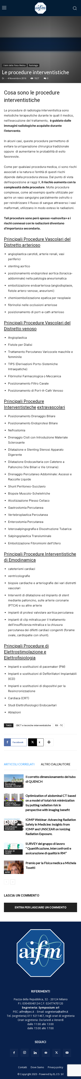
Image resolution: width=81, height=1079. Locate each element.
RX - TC (59, 725)
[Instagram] (25, 1053)
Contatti (22, 1067)
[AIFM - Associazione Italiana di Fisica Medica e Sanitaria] (40, 8)
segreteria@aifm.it (56, 1011)
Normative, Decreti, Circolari (13, 785)
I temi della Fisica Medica (14, 65)
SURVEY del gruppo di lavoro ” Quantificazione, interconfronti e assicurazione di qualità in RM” (48, 848)
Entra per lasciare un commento (40, 907)
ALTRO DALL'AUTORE (55, 764)
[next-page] (12, 881)
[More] (49, 742)
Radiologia (33, 65)
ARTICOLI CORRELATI (19, 764)
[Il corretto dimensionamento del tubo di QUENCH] (14, 781)
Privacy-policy (55, 1067)
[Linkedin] (35, 1053)
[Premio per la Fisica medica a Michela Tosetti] (14, 867)
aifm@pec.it (26, 1011)
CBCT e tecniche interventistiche (33, 725)
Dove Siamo (37, 1067)
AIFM (7, 872)
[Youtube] (67, 1053)
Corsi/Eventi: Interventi (11, 828)
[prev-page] (6, 881)
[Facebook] (14, 1053)
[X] (56, 1053)
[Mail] (46, 1053)
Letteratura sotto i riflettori (12, 804)
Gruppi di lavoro (10, 852)
